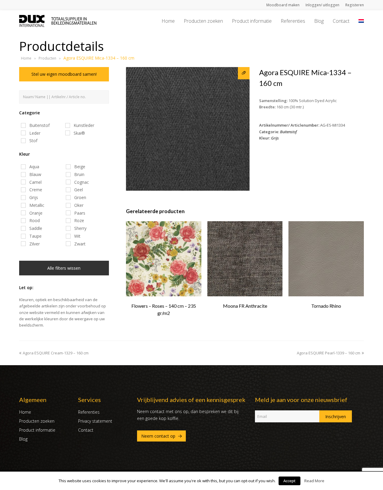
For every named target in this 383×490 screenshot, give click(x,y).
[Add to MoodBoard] (244, 73)
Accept (289, 480)
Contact (85, 430)
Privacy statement (95, 421)
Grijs (275, 138)
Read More (314, 480)
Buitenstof (288, 131)
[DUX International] (57, 20)
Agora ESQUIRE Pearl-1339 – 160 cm (328, 353)
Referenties (89, 412)
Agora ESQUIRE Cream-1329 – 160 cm (56, 353)
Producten (47, 58)
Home (26, 58)
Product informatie (37, 430)
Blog (23, 439)
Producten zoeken (36, 421)
